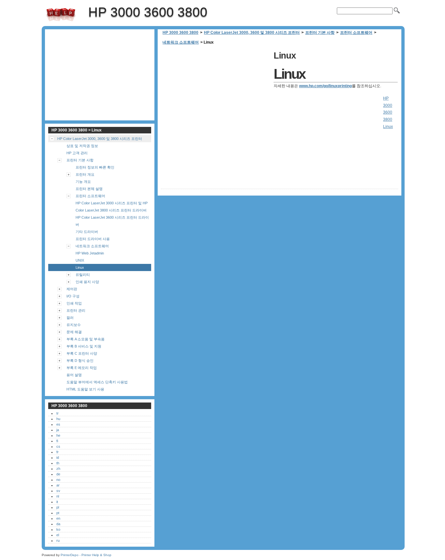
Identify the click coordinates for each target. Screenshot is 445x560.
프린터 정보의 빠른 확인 (95, 167)
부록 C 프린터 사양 (81, 353)
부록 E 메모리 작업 (81, 368)
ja (57, 430)
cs (58, 446)
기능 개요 (83, 182)
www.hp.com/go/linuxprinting (325, 86)
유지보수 (73, 325)
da (58, 524)
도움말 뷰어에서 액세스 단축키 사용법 (97, 382)
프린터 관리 (75, 310)
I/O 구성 (72, 296)
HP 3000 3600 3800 (61, 14)
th (57, 463)
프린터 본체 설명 (89, 189)
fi (57, 441)
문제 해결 (74, 332)
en (58, 518)
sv (58, 491)
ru (58, 540)
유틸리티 (83, 275)
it (57, 502)
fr (57, 452)
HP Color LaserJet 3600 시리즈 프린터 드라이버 (112, 220)
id (57, 457)
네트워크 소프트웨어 (181, 42)
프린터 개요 (85, 174)
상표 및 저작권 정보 (82, 146)
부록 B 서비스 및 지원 (83, 346)
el (57, 535)
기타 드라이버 (87, 232)
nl (57, 496)
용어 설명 (74, 375)
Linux (80, 267)
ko (58, 529)
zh (58, 469)
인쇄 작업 (74, 303)
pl (57, 507)
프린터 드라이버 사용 (93, 239)
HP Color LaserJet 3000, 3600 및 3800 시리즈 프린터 (252, 32)
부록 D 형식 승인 (79, 360)
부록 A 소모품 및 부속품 (85, 339)
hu (58, 419)
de (58, 474)
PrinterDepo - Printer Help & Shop (86, 555)
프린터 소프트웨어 (356, 32)
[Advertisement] (215, 94)
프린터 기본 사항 (320, 32)
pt (57, 513)
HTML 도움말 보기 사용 (85, 389)
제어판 (71, 289)
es (58, 424)
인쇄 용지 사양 (87, 282)
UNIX (80, 260)
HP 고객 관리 (77, 153)
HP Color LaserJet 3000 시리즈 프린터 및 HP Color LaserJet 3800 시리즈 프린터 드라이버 (112, 206)
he (58, 435)
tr (57, 413)
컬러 (70, 318)
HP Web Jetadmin (90, 253)
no (58, 480)
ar (58, 485)
